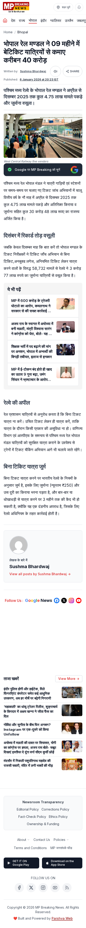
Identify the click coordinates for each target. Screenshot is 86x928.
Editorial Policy (28, 809)
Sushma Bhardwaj (33, 71)
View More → (68, 679)
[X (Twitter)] (31, 887)
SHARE (74, 71)
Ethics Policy (58, 817)
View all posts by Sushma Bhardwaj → (40, 574)
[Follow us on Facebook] (56, 600)
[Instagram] (43, 887)
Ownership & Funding (43, 824)
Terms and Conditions (30, 848)
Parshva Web (62, 918)
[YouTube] (55, 887)
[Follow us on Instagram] (71, 600)
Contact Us (41, 840)
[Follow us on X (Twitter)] (64, 600)
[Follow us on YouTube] (78, 600)
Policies (59, 840)
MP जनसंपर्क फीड (61, 848)
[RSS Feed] (67, 887)
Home (8, 32)
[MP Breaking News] (16, 7)
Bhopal (22, 32)
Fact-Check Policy (32, 817)
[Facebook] (19, 887)
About (21, 840)
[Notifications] (79, 7)
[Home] (5, 20)
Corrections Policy (55, 809)
